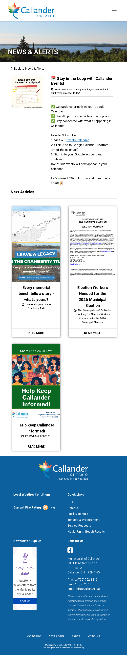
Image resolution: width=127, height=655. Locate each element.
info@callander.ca (88, 588)
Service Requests (79, 525)
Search (76, 635)
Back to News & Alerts (29, 68)
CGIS (70, 502)
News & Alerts (56, 635)
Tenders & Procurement (83, 519)
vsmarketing (78, 648)
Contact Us (94, 635)
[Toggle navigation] (114, 10)
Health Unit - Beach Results (86, 531)
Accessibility (34, 635)
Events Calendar (77, 140)
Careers (72, 508)
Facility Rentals (77, 513)
